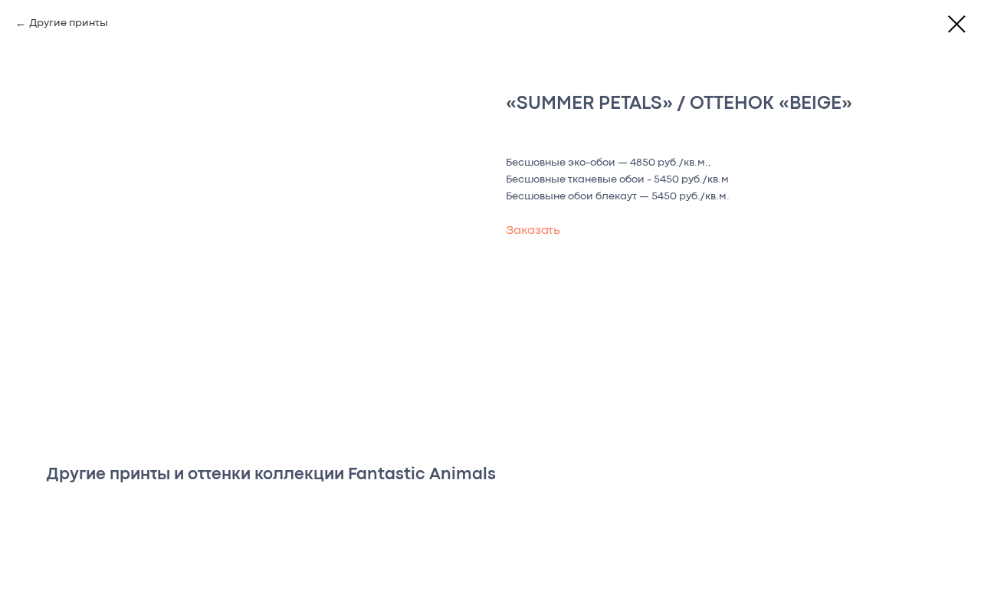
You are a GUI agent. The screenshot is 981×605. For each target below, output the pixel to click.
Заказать (533, 230)
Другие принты (68, 23)
